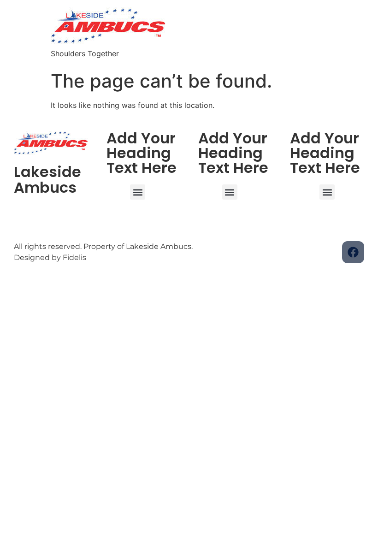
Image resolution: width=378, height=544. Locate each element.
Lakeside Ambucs (47, 179)
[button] (137, 192)
